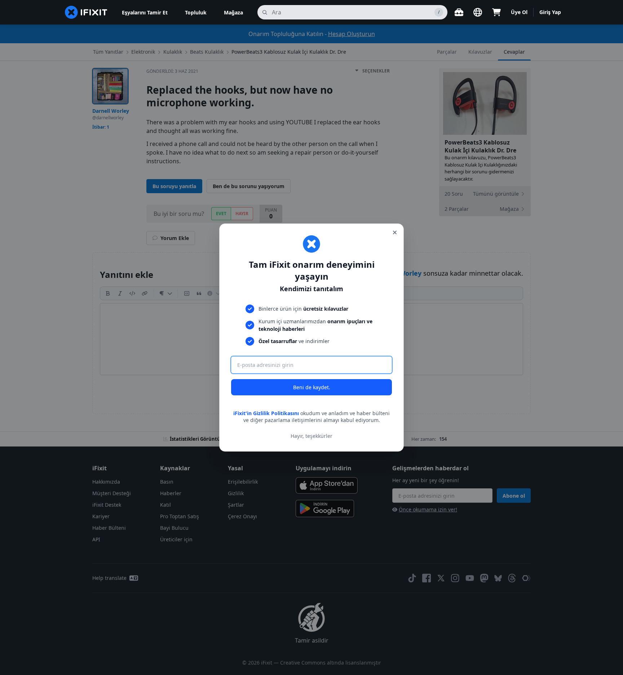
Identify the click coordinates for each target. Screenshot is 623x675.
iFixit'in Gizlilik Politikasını (266, 413)
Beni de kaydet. (311, 387)
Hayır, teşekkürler (311, 435)
